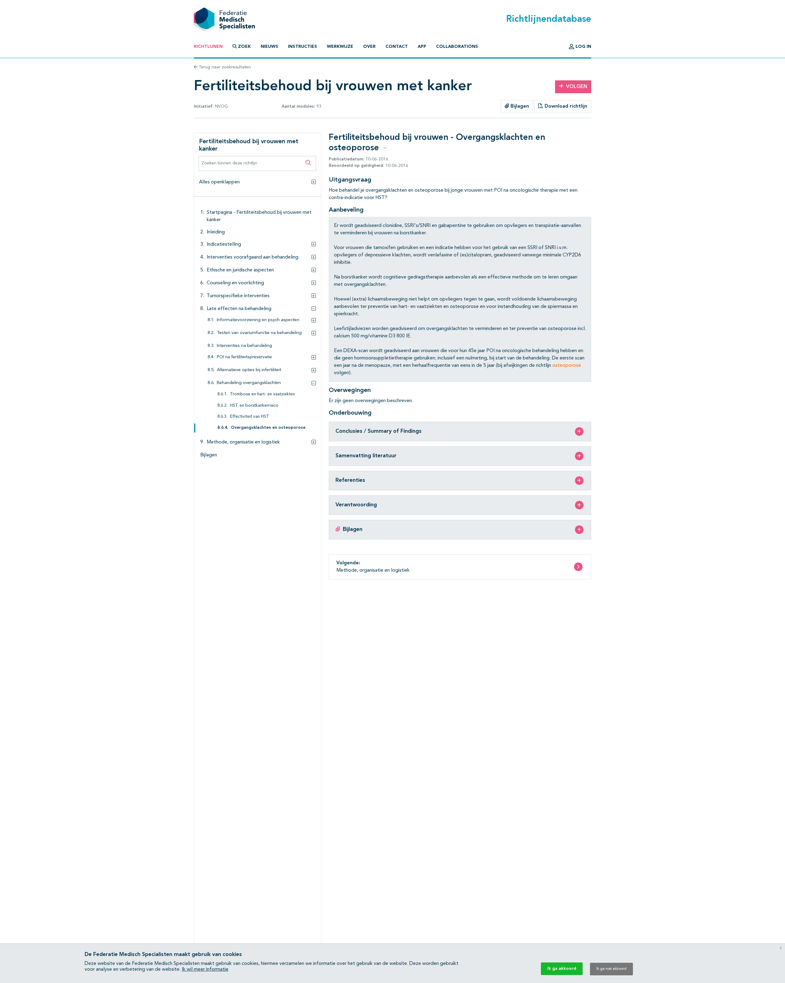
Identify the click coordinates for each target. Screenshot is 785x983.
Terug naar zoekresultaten (224, 67)
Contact (396, 46)
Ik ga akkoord (561, 968)
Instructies (302, 46)
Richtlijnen (208, 46)
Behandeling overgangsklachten (249, 383)
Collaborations (457, 46)
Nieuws (269, 46)
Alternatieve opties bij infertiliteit (249, 370)
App (422, 46)
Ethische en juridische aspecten (240, 270)
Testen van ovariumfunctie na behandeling (259, 333)
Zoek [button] (244, 46)
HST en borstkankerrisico (254, 406)
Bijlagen (519, 106)
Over (369, 46)
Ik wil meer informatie (205, 969)
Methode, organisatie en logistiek (243, 442)
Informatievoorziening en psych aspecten (258, 320)
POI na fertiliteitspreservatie (244, 357)
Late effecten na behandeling (239, 308)
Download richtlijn (565, 106)
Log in (582, 46)
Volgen (576, 86)
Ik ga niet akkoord (611, 969)
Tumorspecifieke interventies (238, 296)
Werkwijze (340, 46)
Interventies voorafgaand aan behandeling (252, 257)
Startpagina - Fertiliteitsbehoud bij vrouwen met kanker (259, 216)
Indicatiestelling (224, 244)
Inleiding (216, 232)
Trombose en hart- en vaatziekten (262, 395)
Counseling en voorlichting (235, 283)
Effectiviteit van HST (249, 417)
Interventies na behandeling (244, 346)
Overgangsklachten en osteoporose (268, 428)
